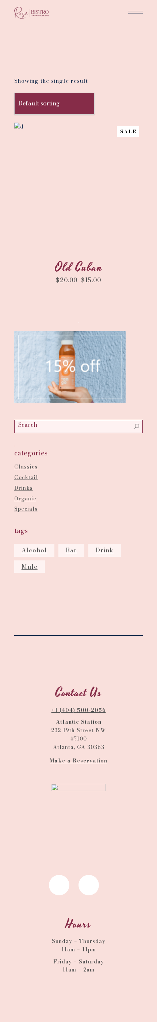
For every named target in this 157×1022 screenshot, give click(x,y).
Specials (26, 509)
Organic (25, 499)
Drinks (23, 488)
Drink (105, 550)
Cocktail (26, 477)
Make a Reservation (78, 761)
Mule (30, 566)
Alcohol (34, 550)
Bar (71, 550)
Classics (26, 467)
